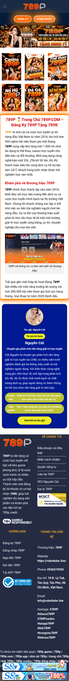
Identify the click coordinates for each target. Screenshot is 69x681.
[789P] (34, 6)
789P (8, 132)
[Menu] (5, 6)
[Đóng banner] (62, 663)
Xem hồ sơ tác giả (34, 420)
